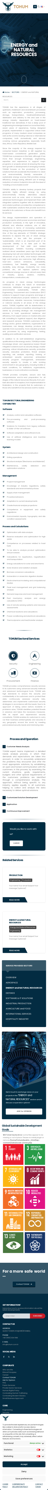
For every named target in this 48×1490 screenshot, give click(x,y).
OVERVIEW (11, 977)
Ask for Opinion (9, 1380)
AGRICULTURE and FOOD (18, 1008)
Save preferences (24, 1478)
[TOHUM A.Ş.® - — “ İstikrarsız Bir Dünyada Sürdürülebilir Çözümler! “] (15, 6)
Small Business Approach (13, 1398)
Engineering (8, 1410)
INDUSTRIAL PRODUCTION (18, 1003)
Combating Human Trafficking (15, 1393)
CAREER (16, 843)
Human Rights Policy (11, 1390)
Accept (24, 1464)
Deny (24, 1471)
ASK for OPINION (24, 1111)
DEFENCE (10, 993)
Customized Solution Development (22, 797)
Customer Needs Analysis (18, 746)
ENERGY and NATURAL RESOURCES (24, 988)
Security (6, 1412)
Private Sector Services (12, 1388)
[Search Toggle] (38, 6)
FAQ (4, 1382)
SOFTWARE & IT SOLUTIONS (19, 998)
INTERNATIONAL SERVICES (18, 1014)
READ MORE (14, 900)
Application (12, 804)
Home (7, 92)
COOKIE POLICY (5, 1485)
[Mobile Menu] (35, 6)
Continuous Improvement (18, 811)
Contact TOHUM (23, 1284)
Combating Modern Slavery (14, 1395)
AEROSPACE (12, 982)
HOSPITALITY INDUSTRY (17, 1019)
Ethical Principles (9, 1372)
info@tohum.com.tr (10, 1344)
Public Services (9, 1385)
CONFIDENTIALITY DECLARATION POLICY (20, 1485)
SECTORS (15, 92)
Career (6, 1375)
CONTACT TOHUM (39, 1485)
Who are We (8, 1369)
